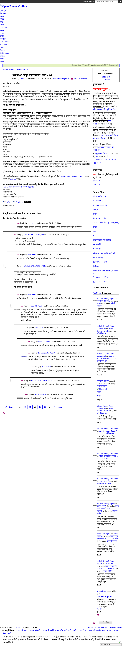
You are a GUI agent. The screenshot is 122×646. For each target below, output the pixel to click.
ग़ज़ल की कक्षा (21, 630)
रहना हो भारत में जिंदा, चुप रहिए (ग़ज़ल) (106, 223)
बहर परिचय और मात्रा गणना (100, 630)
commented (101, 328)
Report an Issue (101, 627)
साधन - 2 (96, 184)
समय (94, 231)
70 (55, 407)
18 (25, 407)
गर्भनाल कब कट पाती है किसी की (104, 253)
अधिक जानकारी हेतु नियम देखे (104, 109)
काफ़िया (83, 630)
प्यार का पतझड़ (98, 258)
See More (100, 609)
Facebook (19, 202)
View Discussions (80, 79)
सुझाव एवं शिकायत (102, 153)
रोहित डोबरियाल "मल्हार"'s (108, 456)
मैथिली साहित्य (102, 386)
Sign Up (85, 1)
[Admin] (6, 80)
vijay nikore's (104, 481)
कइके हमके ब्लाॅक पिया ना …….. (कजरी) (108, 508)
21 (40, 407)
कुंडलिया (96, 266)
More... (106, 622)
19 (30, 407)
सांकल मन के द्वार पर (100, 196)
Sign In (91, 1)
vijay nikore (101, 591)
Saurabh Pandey (37, 306)
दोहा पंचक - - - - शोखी (100, 205)
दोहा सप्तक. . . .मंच (99, 218)
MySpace (9, 202)
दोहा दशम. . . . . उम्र (100, 262)
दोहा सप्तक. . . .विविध (100, 277)
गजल (99, 303)
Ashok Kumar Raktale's (108, 431)
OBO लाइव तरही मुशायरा (60, 79)
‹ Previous (8, 407)
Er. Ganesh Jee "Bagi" (46, 353)
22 (45, 407)
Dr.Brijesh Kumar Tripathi (34, 235)
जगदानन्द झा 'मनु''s (103, 301)
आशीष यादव (101, 534)
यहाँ (97, 156)
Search (120, 1)
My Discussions (22, 69)
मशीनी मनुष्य (97, 249)
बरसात (95, 214)
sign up (13, 179)
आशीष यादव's (101, 506)
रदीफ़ (75, 630)
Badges (90, 627)
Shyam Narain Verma (105, 406)
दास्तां (95, 227)
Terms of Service (115, 627)
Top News (97, 293)
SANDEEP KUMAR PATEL (35, 266)
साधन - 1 (96, 181)
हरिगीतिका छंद (97, 201)
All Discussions (8, 69)
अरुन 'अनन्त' (32, 223)
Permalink (18, 223)
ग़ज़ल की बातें (35, 630)
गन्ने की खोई (97, 244)
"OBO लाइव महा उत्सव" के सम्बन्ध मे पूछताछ (18, 187)
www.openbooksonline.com (71, 176)
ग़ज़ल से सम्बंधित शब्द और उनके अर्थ (57, 630)
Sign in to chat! (105, 644)
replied (112, 298)
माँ (93, 236)
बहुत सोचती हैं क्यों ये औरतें (102, 240)
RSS (4, 413)
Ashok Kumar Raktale (105, 326)
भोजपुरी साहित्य (112, 541)
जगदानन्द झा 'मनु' (103, 381)
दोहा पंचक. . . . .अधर (100, 282)
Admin (22, 79)
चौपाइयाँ (95, 209)
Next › (60, 407)
